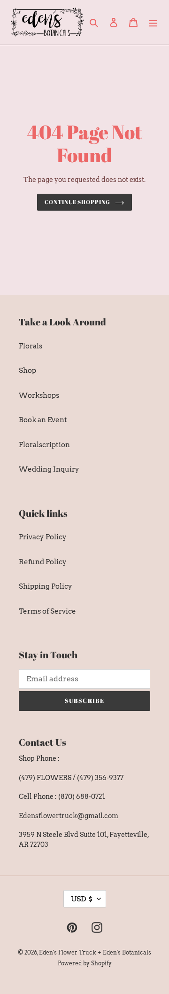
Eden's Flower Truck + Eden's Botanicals (95, 952)
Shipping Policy (45, 586)
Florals (30, 346)
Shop (27, 370)
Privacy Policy (43, 537)
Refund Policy (43, 562)
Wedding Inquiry (49, 469)
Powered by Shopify (85, 963)
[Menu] (153, 22)
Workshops (39, 395)
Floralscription (44, 445)
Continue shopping (78, 202)
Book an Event (43, 420)
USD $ (81, 898)
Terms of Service (47, 611)
